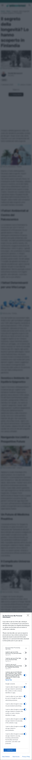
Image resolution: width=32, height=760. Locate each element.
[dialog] (16, 686)
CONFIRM (10, 750)
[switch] (25, 653)
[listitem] (16, 648)
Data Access (16, 756)
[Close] (28, 616)
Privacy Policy (26, 756)
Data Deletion (6, 756)
